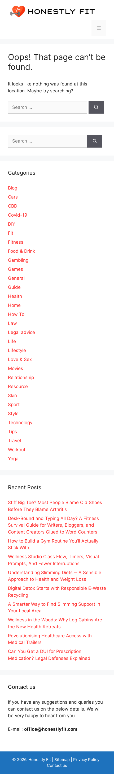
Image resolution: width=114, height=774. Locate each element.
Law (12, 323)
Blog (12, 188)
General (16, 278)
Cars (13, 197)
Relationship (21, 377)
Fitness (15, 242)
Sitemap (62, 759)
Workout (16, 449)
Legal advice (21, 332)
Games (15, 269)
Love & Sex (20, 359)
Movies (15, 368)
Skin (12, 395)
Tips (12, 431)
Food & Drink (21, 251)
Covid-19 (17, 215)
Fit (10, 233)
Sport (14, 404)
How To (16, 314)
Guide (14, 287)
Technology (20, 422)
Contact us (57, 765)
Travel (14, 440)
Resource (18, 386)
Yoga (13, 458)
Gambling (18, 260)
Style (13, 413)
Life (12, 341)
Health (15, 296)
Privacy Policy (86, 759)
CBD (12, 206)
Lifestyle (17, 350)
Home (14, 305)
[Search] (96, 107)
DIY (11, 224)
